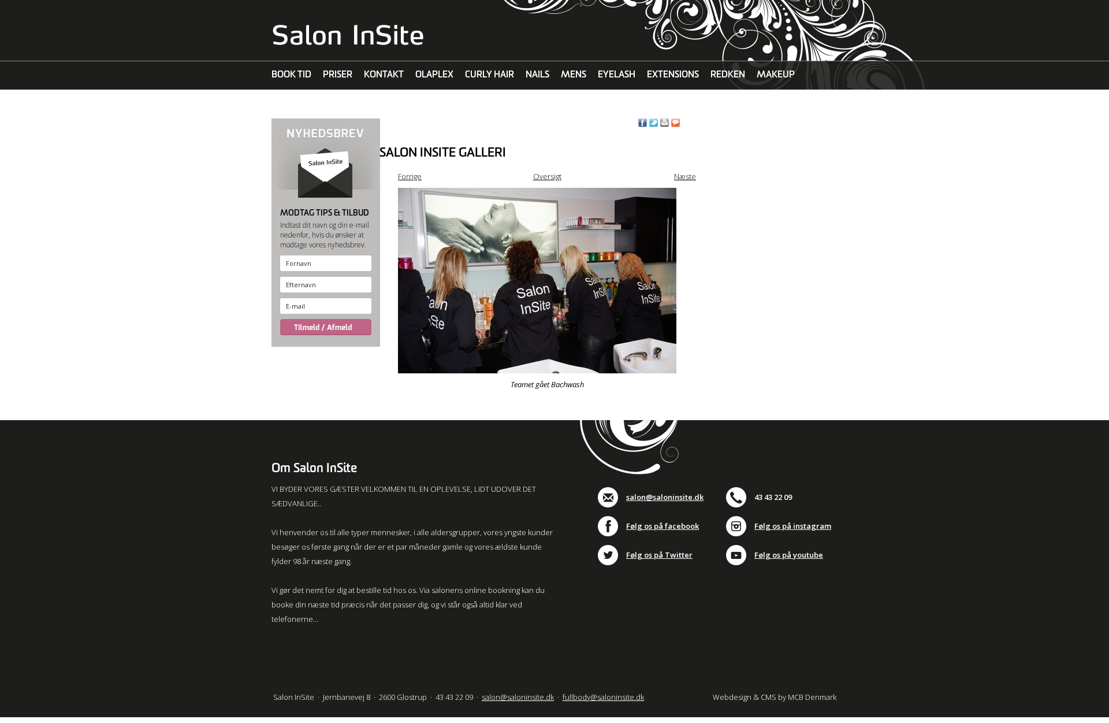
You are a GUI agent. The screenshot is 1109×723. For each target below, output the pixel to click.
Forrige (410, 176)
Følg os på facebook (662, 526)
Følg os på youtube (788, 555)
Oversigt (547, 176)
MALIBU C (291, 103)
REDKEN (727, 74)
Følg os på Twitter (659, 555)
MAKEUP (776, 74)
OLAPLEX (434, 74)
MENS (573, 74)
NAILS (537, 74)
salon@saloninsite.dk (665, 497)
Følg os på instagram (792, 526)
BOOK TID (291, 74)
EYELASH (616, 74)
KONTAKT (384, 74)
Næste (685, 176)
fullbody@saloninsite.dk (603, 697)
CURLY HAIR (489, 74)
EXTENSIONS (673, 74)
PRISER (337, 74)
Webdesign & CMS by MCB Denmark (774, 697)
